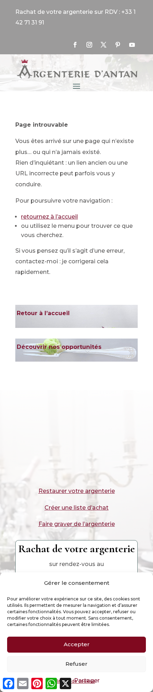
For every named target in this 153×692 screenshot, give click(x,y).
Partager (87, 680)
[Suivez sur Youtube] (132, 44)
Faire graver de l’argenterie (76, 524)
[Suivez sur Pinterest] (117, 44)
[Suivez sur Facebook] (75, 44)
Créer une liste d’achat (76, 507)
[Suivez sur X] (103, 44)
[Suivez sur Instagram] (89, 44)
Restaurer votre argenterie (76, 491)
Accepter (77, 644)
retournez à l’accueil (49, 216)
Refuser (76, 663)
